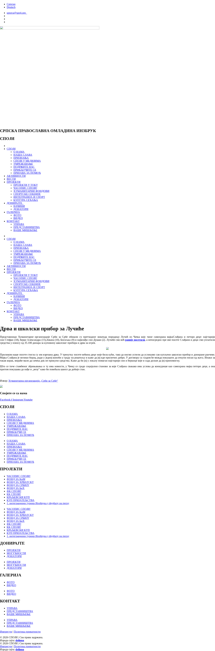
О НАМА (19, 151)
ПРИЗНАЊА (21, 157)
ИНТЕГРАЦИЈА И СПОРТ (29, 197)
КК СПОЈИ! (14, 494)
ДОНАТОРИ (20, 209)
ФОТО (17, 215)
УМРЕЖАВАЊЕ (23, 163)
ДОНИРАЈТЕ (15, 203)
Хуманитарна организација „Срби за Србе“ (33, 380)
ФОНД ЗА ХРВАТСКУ (20, 482)
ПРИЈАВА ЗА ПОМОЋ (27, 172)
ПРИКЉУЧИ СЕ (16, 432)
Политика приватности (27, 631)
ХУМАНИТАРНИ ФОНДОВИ (31, 191)
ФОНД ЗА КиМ (16, 479)
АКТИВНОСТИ (16, 175)
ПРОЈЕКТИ (13, 182)
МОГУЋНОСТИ (16, 553)
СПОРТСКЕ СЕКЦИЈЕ (27, 194)
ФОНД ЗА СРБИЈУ (18, 485)
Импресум (6, 631)
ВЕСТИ (11, 178)
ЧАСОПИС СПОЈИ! (25, 188)
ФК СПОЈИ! (14, 491)
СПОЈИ (11, 148)
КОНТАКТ (13, 221)
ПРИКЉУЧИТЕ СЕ (24, 169)
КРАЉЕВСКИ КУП (18, 497)
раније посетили (135, 339)
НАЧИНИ (19, 206)
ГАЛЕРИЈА (13, 212)
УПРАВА (18, 224)
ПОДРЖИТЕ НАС (24, 166)
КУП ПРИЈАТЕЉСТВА (20, 500)
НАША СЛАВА (22, 154)
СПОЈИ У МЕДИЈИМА (27, 160)
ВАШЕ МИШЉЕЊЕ (25, 230)
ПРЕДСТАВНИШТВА (26, 227)
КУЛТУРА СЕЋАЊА (25, 200)
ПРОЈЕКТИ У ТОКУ (25, 185)
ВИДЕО (18, 218)
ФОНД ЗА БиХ (16, 488)
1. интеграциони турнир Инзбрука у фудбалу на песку (38, 503)
